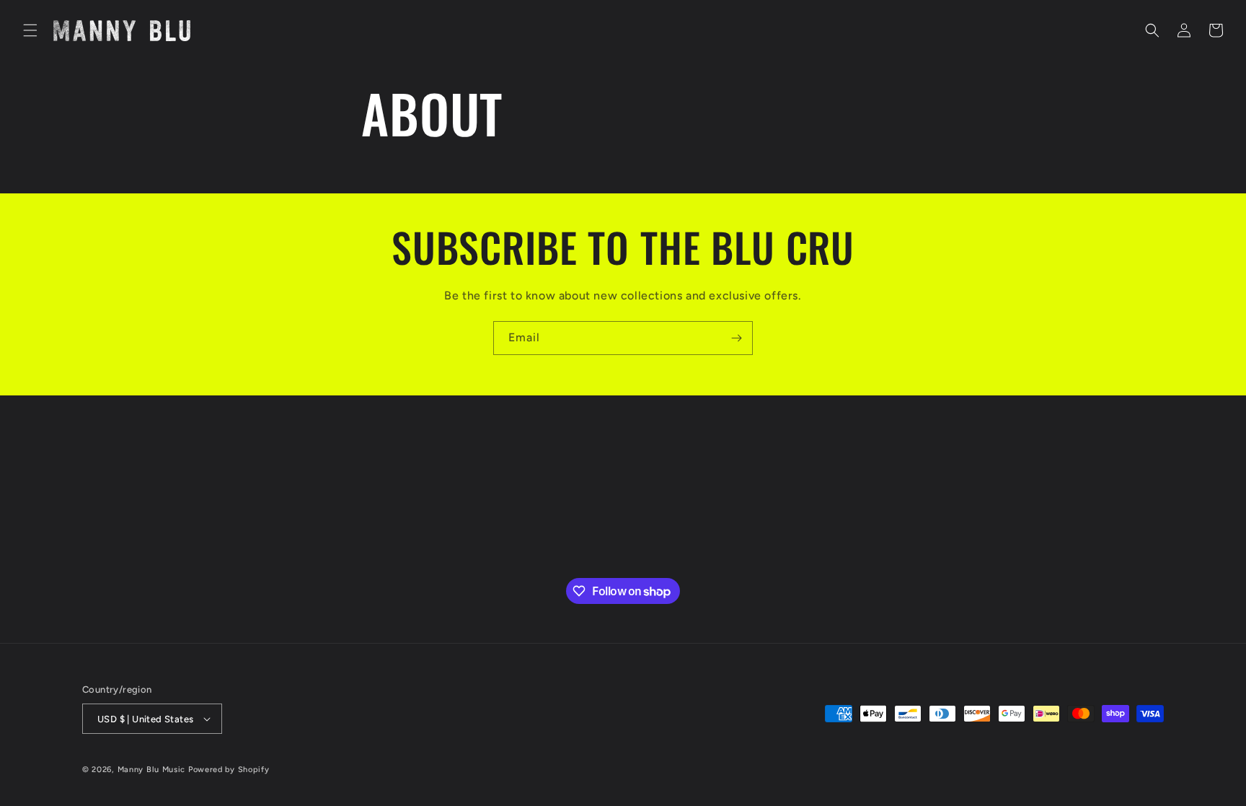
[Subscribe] (736, 338)
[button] (30, 30)
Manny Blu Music (152, 769)
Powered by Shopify (229, 769)
